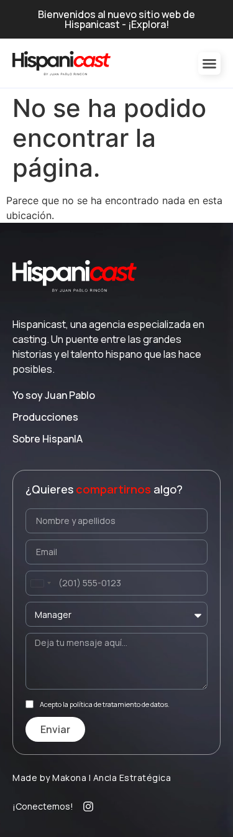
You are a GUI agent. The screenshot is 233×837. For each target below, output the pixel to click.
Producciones (45, 417)
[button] (209, 63)
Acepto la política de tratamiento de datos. (105, 704)
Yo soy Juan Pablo (53, 395)
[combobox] (40, 583)
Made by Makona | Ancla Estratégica (91, 777)
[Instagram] (88, 806)
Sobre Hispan (47, 439)
